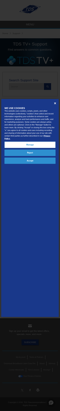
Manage (30, 145)
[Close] (55, 103)
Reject (30, 153)
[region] (30, 208)
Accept (30, 161)
